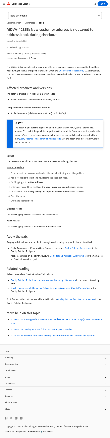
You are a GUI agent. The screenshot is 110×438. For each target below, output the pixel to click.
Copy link (25, 47)
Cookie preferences (79, 426)
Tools (41, 22)
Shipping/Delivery (39, 53)
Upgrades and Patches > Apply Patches (68, 255)
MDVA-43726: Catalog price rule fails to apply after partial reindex (41, 329)
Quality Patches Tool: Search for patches (76, 299)
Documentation (14, 22)
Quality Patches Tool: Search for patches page (39, 138)
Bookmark (13, 47)
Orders (26, 53)
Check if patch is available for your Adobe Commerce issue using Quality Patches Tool (50, 287)
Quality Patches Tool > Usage (78, 248)
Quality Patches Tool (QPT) (71, 70)
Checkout (17, 53)
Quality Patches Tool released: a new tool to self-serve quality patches (43, 280)
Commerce (30, 22)
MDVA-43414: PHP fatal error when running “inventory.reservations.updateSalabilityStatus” (53, 335)
